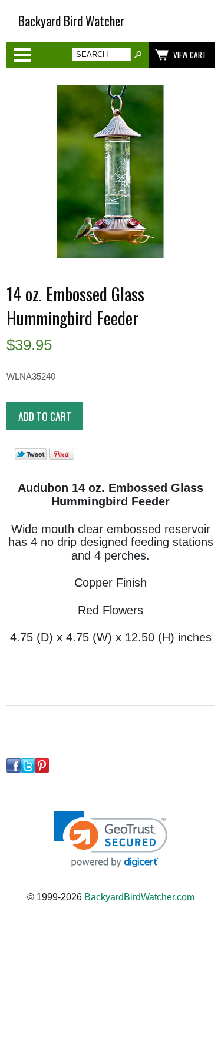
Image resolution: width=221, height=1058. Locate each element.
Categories (22, 55)
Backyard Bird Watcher (71, 21)
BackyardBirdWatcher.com (139, 897)
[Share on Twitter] (31, 457)
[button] (110, 839)
